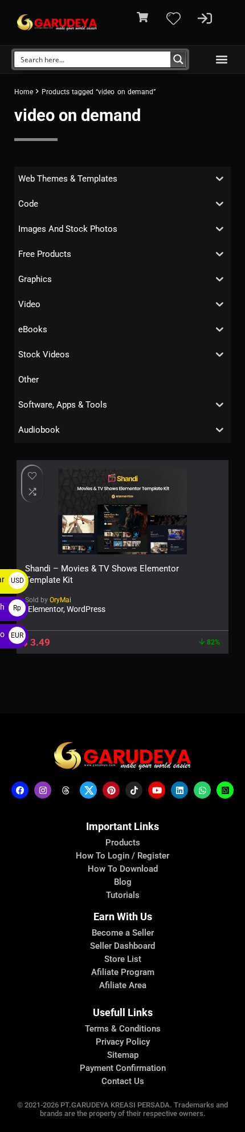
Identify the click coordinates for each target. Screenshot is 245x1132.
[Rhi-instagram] (42, 790)
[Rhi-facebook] (19, 790)
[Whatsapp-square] (225, 790)
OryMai (60, 600)
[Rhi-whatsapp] (202, 790)
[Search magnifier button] (178, 59)
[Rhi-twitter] (88, 790)
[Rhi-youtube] (156, 790)
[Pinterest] (111, 790)
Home (23, 92)
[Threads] (65, 790)
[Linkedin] (179, 790)
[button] (221, 59)
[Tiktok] (133, 790)
